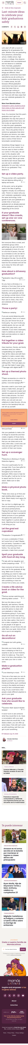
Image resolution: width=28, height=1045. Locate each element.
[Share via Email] (25, 26)
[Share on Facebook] (11, 26)
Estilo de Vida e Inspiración (13, 8)
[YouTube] (23, 995)
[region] (14, 418)
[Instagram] (18, 995)
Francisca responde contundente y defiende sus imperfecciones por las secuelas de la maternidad (14, 799)
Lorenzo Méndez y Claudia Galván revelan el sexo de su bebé (14, 771)
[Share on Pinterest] (21, 26)
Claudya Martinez (12, 739)
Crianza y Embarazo (9, 766)
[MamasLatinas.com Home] (10, 2)
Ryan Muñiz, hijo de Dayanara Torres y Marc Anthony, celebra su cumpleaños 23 (12, 888)
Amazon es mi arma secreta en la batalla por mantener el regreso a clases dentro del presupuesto (13, 854)
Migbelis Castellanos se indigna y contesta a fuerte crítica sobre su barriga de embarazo (13, 920)
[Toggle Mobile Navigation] (3, 2)
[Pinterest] (14, 995)
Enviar (23, 949)
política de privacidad (16, 955)
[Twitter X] (9, 995)
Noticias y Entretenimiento (10, 794)
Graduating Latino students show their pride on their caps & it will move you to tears (13, 108)
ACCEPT (14, 423)
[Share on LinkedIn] (18, 26)
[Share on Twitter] (15, 26)
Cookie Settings (14, 419)
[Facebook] (5, 995)
